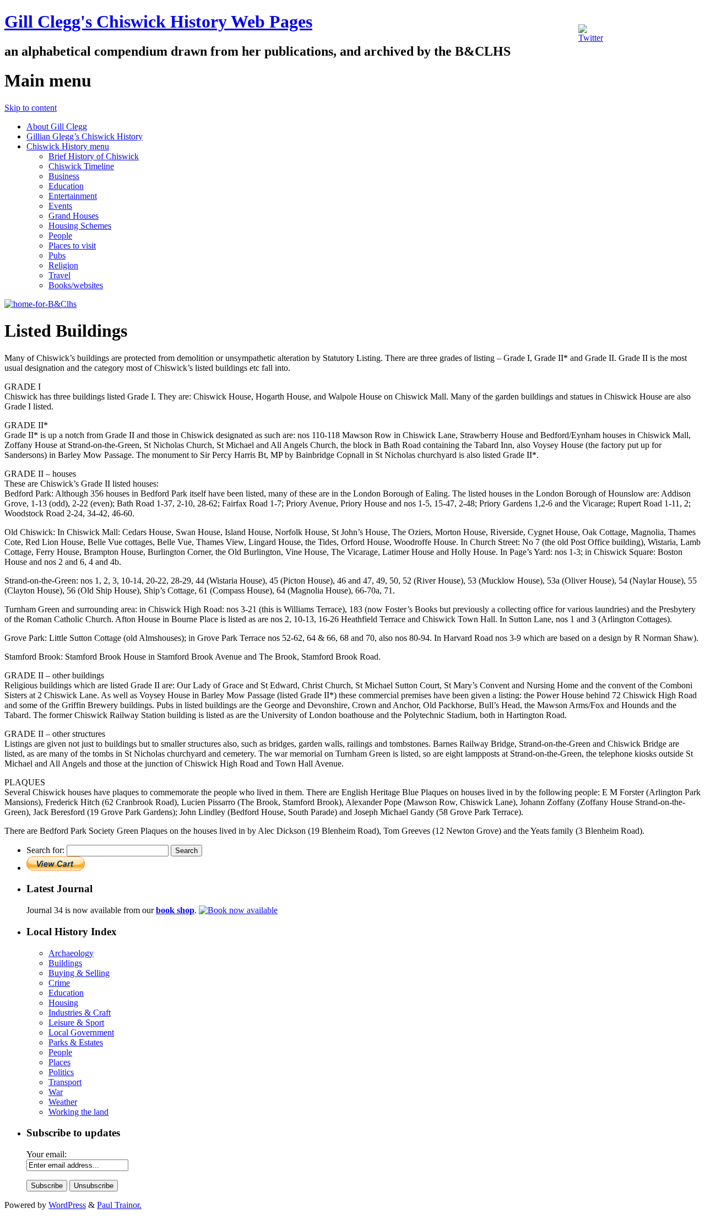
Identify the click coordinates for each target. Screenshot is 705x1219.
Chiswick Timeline (81, 166)
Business (63, 176)
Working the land (78, 1111)
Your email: (46, 1154)
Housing (63, 1002)
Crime (59, 983)
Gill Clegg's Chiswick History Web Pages (158, 21)
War (55, 1092)
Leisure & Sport (76, 1022)
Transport (65, 1082)
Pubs (57, 255)
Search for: (45, 850)
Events (60, 206)
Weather (62, 1102)
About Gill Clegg (56, 126)
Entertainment (72, 196)
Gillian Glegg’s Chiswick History (84, 136)
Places (59, 1062)
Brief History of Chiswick (93, 156)
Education (66, 186)
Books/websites (75, 285)
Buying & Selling (79, 973)
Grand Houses (73, 215)
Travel (59, 275)
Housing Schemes (79, 225)
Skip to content (30, 107)
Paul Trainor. (119, 1205)
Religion (63, 265)
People (60, 235)
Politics (61, 1072)
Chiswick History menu (67, 146)
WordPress (67, 1205)
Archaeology (71, 953)
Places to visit (72, 245)
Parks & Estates (75, 1042)
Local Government (81, 1032)
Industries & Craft (79, 1012)
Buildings (65, 963)
